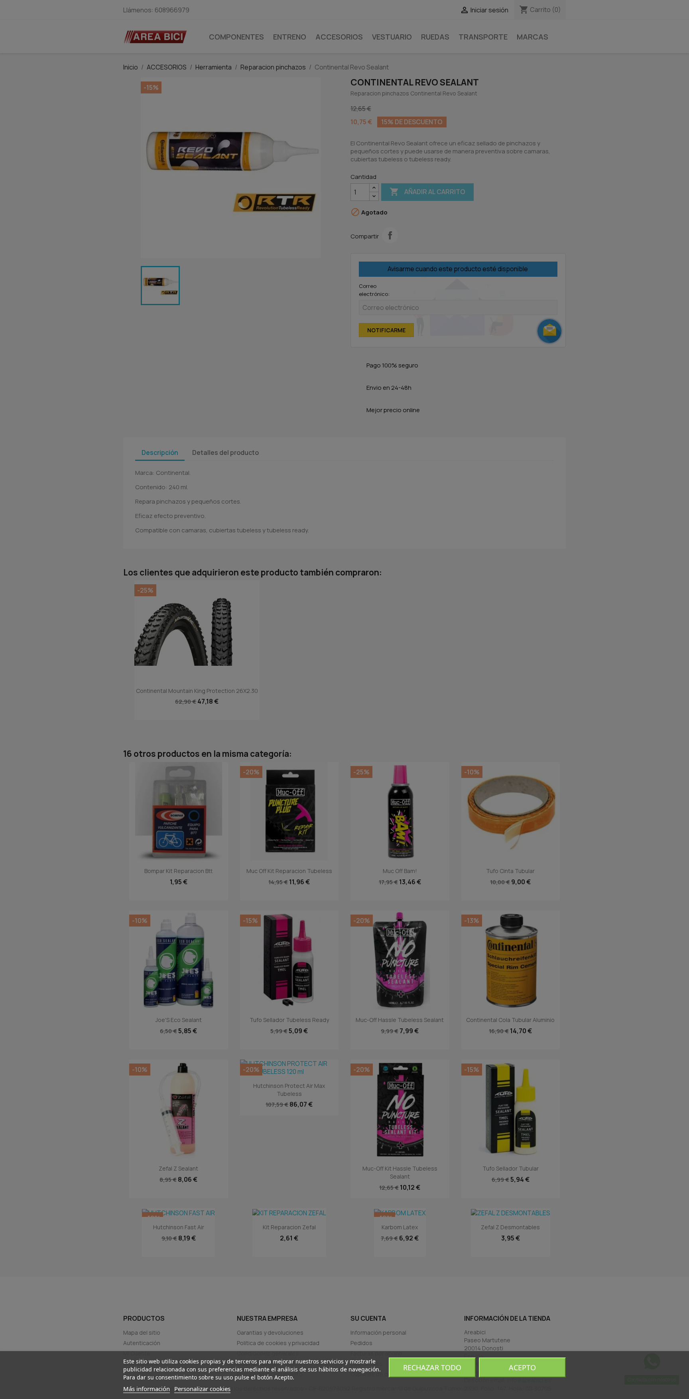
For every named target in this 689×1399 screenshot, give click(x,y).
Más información (146, 1389)
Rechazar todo (432, 1367)
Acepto (522, 1367)
